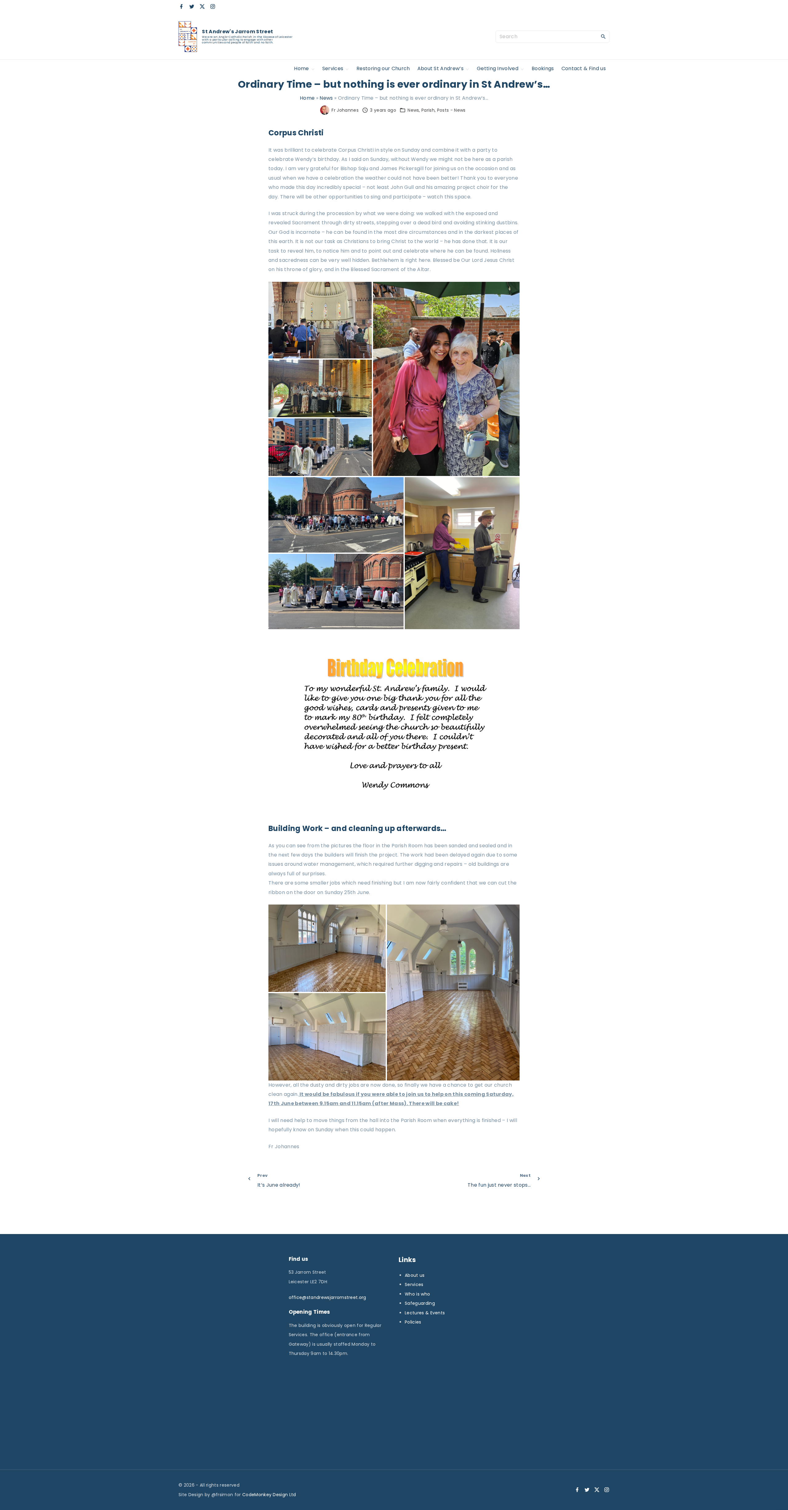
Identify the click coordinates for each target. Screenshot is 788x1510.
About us (415, 1275)
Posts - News (451, 110)
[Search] (603, 36)
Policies (413, 1322)
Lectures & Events (425, 1313)
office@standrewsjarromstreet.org (327, 1297)
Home (307, 98)
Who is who (417, 1294)
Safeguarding (420, 1303)
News (326, 98)
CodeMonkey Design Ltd (269, 1495)
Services (414, 1284)
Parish (428, 110)
